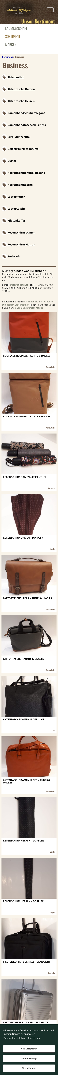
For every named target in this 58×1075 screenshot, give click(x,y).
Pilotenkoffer (16, 220)
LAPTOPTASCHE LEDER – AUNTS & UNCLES (27, 598)
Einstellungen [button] (29, 1068)
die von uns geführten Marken (28, 307)
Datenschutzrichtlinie (14, 1038)
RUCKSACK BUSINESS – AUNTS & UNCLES (26, 356)
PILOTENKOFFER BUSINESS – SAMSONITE (27, 962)
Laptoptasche (16, 208)
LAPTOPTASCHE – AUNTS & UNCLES (23, 659)
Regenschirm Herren (21, 244)
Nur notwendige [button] (29, 1058)
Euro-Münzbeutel (19, 137)
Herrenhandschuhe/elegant (26, 172)
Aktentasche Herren (21, 101)
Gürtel (11, 161)
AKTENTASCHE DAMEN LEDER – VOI (23, 719)
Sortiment (12, 36)
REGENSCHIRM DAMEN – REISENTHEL (24, 477)
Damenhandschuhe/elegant (26, 113)
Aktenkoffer (15, 77)
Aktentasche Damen (21, 89)
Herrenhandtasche (20, 184)
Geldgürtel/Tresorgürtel (23, 149)
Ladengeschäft (16, 28)
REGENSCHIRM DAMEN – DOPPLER (23, 538)
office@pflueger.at (19, 284)
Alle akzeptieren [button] (29, 1049)
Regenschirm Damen (21, 232)
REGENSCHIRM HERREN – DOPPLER (23, 840)
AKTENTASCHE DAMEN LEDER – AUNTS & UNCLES (26, 781)
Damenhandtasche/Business (26, 125)
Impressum (34, 1038)
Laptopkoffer (16, 196)
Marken (10, 44)
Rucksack (13, 256)
